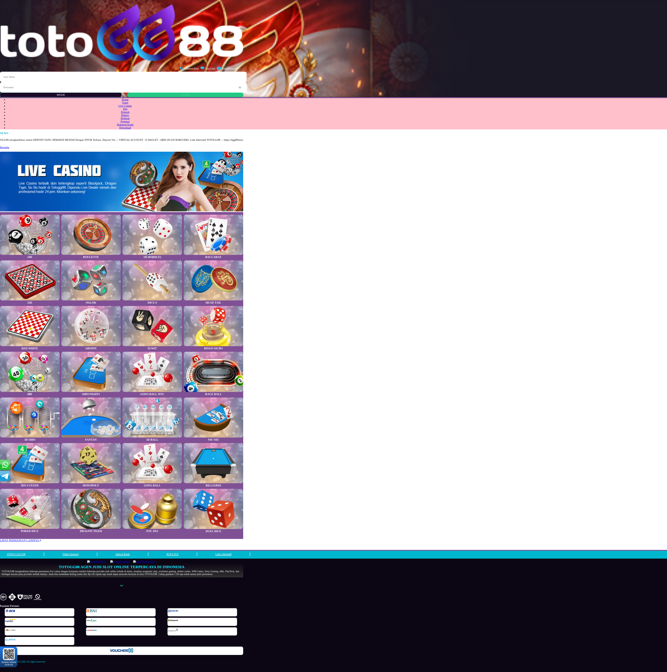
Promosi (125, 121)
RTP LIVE (173, 554)
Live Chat (210, 68)
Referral (125, 118)
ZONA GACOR (16, 554)
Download (125, 127)
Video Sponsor (70, 554)
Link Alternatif (223, 554)
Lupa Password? (229, 68)
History (125, 115)
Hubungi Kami (192, 68)
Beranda (4, 147)
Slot (125, 109)
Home (125, 99)
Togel (125, 102)
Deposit (125, 112)
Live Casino (125, 105)
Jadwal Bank (123, 554)
